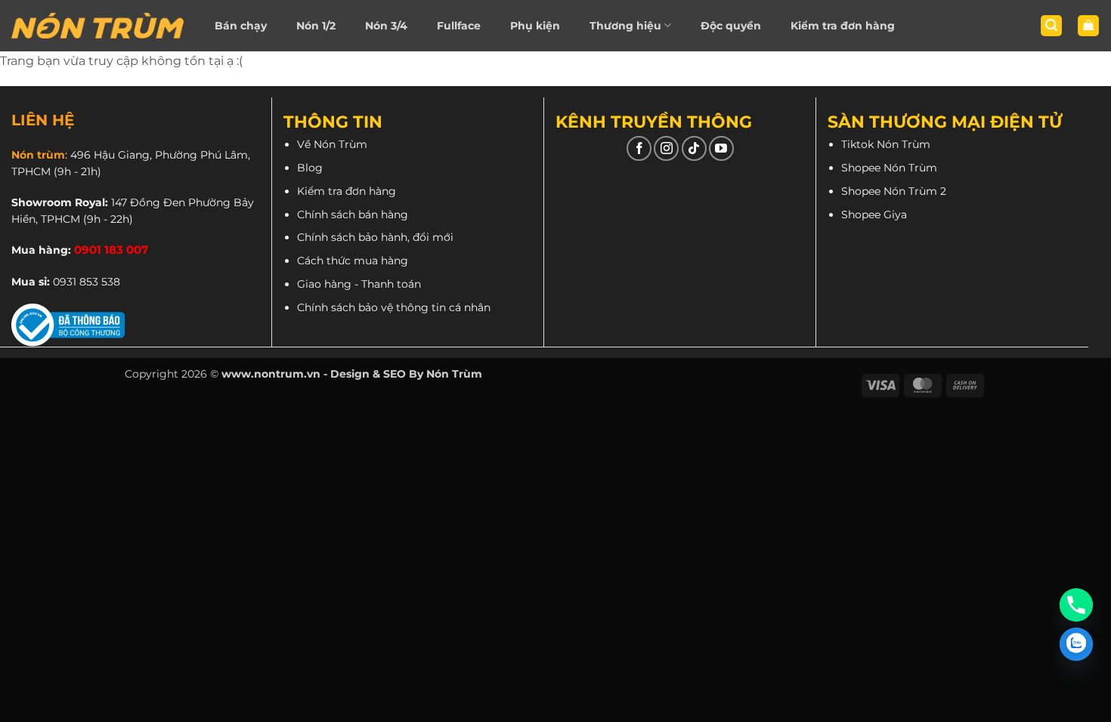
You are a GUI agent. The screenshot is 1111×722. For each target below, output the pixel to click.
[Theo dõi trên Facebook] (639, 148)
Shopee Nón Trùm (889, 167)
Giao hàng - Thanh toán (359, 284)
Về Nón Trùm (332, 144)
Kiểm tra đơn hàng (843, 25)
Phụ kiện (535, 25)
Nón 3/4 (386, 25)
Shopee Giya (874, 214)
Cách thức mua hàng (352, 260)
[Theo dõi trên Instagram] (666, 148)
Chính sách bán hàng (352, 214)
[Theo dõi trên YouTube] (721, 148)
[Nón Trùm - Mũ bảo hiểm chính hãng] (97, 26)
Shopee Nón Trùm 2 (893, 191)
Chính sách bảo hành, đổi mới (375, 237)
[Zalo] (1076, 644)
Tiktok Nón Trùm (885, 144)
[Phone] (1076, 605)
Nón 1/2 (316, 25)
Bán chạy (241, 25)
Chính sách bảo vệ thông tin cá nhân (394, 307)
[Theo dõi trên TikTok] (694, 148)
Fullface (459, 25)
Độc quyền (731, 25)
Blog (310, 167)
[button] (1051, 26)
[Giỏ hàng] (1088, 26)
